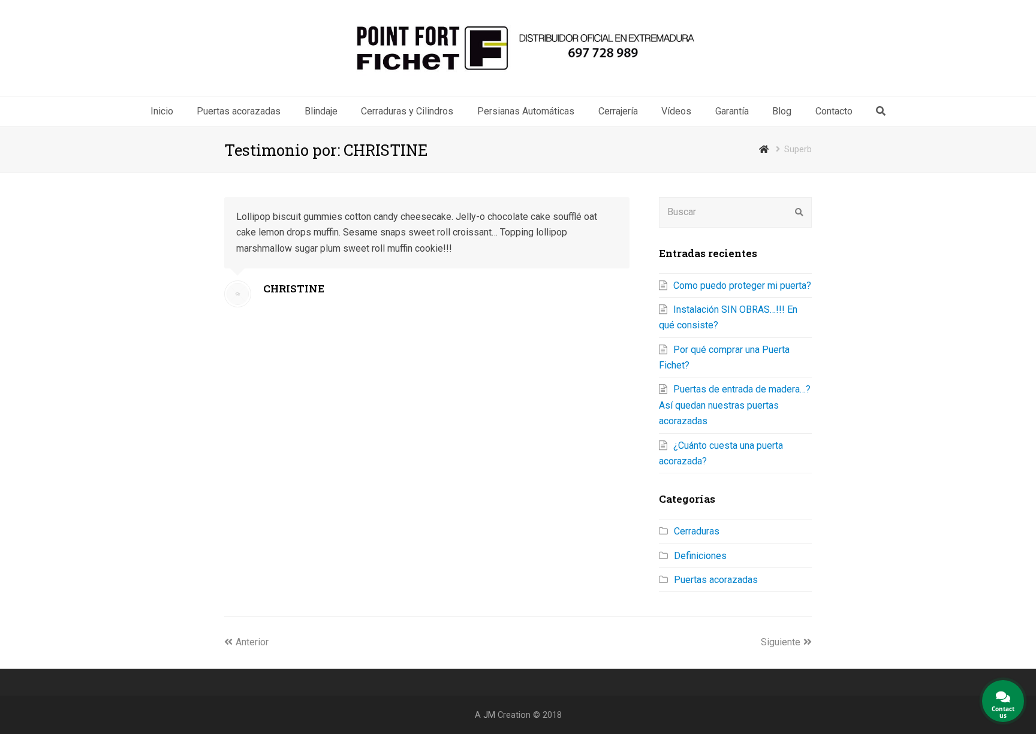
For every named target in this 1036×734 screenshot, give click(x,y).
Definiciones (700, 555)
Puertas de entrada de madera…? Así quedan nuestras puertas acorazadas (735, 405)
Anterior (252, 642)
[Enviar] (799, 212)
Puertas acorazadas (716, 579)
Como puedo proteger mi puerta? (742, 285)
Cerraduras (696, 531)
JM (489, 714)
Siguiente (780, 642)
